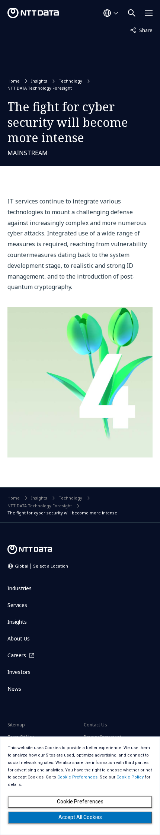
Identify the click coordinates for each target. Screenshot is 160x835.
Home (13, 81)
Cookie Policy (130, 777)
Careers (16, 655)
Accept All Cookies (80, 817)
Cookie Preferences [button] (77, 777)
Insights (39, 81)
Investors (19, 671)
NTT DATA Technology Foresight (39, 88)
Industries (19, 588)
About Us (18, 638)
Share (141, 29)
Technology (70, 81)
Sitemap (16, 725)
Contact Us (95, 725)
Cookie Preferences (80, 802)
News (14, 688)
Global (41, 566)
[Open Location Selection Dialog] (110, 13)
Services (17, 604)
